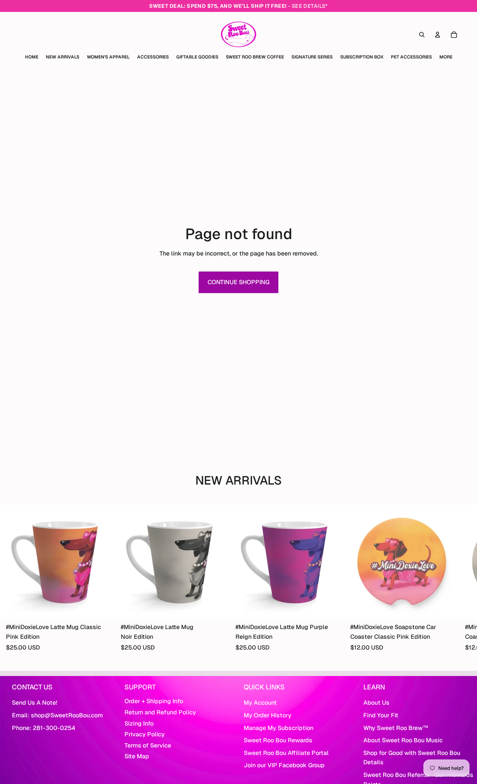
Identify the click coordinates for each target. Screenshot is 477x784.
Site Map (136, 756)
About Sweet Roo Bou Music (403, 740)
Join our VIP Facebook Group (284, 765)
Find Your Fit (380, 715)
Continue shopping (238, 282)
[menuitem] (446, 57)
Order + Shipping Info (153, 701)
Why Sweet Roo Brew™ (396, 728)
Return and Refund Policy (160, 712)
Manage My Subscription (278, 728)
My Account (260, 703)
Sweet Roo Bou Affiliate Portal (286, 753)
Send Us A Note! (34, 703)
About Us (376, 703)
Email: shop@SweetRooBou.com (57, 715)
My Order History (267, 715)
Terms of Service (147, 745)
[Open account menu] (437, 34)
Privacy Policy (144, 734)
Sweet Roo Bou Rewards (278, 740)
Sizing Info (139, 723)
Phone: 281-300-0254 (43, 728)
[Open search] (422, 34)
